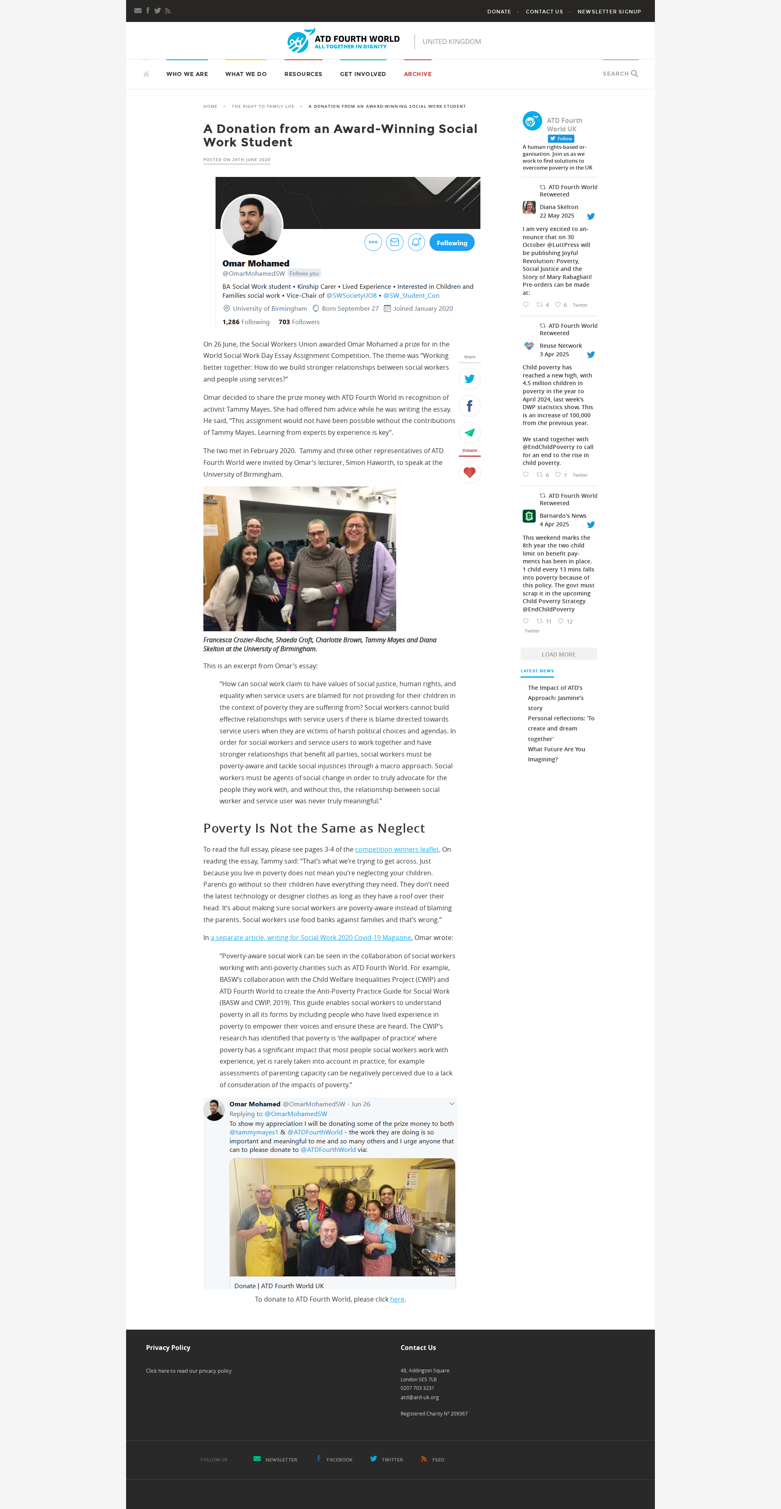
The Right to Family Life (263, 106)
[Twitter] (470, 379)
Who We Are (187, 74)
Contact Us (544, 12)
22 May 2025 (557, 215)
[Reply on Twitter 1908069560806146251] (527, 621)
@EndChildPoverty (549, 447)
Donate (499, 12)
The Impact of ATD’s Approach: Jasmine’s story (556, 698)
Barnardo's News (563, 515)
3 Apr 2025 (554, 354)
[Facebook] (148, 10)
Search (616, 73)
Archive (418, 74)
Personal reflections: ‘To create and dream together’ (561, 728)
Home (210, 106)
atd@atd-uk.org (420, 1397)
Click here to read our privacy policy (189, 1370)
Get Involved (363, 74)
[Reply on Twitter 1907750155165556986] (527, 475)
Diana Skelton (559, 207)
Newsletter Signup (609, 12)
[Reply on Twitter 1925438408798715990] (527, 305)
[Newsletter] (138, 10)
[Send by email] (470, 433)
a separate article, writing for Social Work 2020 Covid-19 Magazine (311, 937)
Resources (303, 74)
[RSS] (168, 10)
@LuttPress (563, 245)
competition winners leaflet (397, 849)
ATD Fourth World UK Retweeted (573, 190)
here (397, 1299)
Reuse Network (561, 345)
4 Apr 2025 (554, 524)
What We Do (246, 74)
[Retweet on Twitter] (542, 187)
